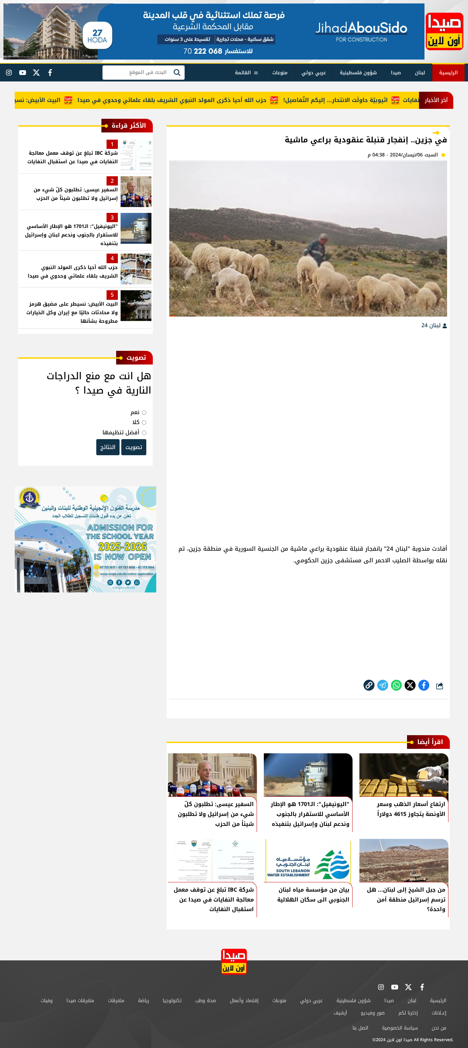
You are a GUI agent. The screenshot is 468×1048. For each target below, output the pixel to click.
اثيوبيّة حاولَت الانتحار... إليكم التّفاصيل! (353, 100)
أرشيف (340, 1013)
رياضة (143, 1000)
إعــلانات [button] (439, 1013)
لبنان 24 (431, 325)
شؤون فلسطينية (358, 72)
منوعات (279, 72)
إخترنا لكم (408, 1013)
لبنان (420, 72)
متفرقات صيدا (80, 1000)
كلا (135, 422)
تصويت (133, 447)
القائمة (243, 72)
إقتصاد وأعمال (244, 1000)
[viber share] (382, 685)
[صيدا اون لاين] (444, 31)
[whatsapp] (369, 685)
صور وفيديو (373, 1013)
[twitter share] (410, 685)
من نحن (439, 1028)
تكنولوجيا (172, 1000)
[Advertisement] (308, 385)
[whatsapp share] (396, 685)
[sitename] (234, 961)
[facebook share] (423, 685)
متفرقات (116, 1000)
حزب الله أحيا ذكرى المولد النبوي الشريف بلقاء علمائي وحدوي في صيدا (190, 100)
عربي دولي (313, 72)
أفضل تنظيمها (120, 432)
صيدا (396, 72)
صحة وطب (205, 1000)
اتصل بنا (360, 1028)
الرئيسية (448, 72)
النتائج (107, 447)
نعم (135, 412)
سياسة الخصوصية (400, 1028)
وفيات (47, 1000)
